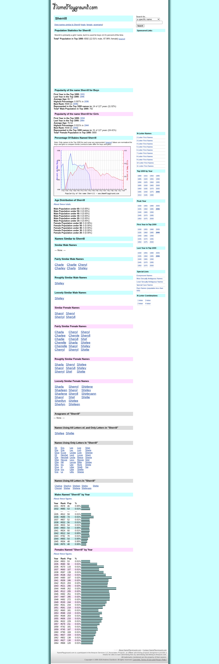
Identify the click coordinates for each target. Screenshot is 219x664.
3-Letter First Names (145, 141)
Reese (80, 457)
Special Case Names (145, 285)
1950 (152, 176)
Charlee (60, 335)
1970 (152, 189)
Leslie (72, 457)
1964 (82, 120)
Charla (59, 332)
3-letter (148, 300)
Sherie (88, 450)
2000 (158, 185)
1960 (152, 182)
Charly (71, 268)
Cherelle (60, 342)
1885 (139, 179)
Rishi (79, 465)
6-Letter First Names (145, 150)
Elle (56, 457)
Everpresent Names (144, 275)
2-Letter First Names (145, 137)
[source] (122, 39)
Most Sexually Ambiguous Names (150, 279)
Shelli (79, 467)
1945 (145, 195)
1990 (158, 179)
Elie (56, 450)
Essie (63, 452)
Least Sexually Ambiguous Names (150, 282)
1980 (152, 195)
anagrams (97, 25)
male (83, 25)
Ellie (57, 462)
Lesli (72, 455)
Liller (72, 467)
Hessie (64, 460)
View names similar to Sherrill (67, 25)
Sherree (89, 452)
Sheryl (70, 313)
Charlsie (58, 486)
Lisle (79, 452)
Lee (71, 448)
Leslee (73, 452)
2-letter (140, 304)
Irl (62, 467)
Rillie (79, 462)
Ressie (80, 460)
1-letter (140, 300)
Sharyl (59, 313)
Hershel (64, 455)
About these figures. (63, 498)
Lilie (71, 465)
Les (71, 450)
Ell (56, 455)
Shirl (84, 339)
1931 (82, 94)
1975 (152, 192)
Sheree (80, 472)
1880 (139, 176)
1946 (82, 97)
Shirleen (74, 404)
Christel (58, 488)
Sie (86, 467)
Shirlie (85, 349)
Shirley (83, 268)
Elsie (57, 469)
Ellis (57, 465)
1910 (139, 195)
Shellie (80, 469)
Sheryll (70, 317)
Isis (62, 469)
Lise (79, 448)
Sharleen (61, 390)
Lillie (72, 469)
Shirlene (87, 386)
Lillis (72, 472)
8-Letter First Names (145, 156)
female (90, 25)
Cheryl (82, 264)
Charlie (72, 264)
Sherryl (59, 317)
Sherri (88, 455)
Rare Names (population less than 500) (150, 289)
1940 (145, 192)
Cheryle (74, 335)
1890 (139, 182)
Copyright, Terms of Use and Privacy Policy (150, 660)
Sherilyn (60, 400)
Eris (62, 448)
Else (57, 467)
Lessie (73, 462)
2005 (158, 189)
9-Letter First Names (145, 160)
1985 (158, 176)
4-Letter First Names (145, 144)
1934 (82, 118)
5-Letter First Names (145, 147)
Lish (79, 450)
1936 (86, 101)
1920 (145, 179)
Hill (62, 462)
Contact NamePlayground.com (155, 650)
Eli (56, 448)
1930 (145, 185)
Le (62, 472)
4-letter (148, 304)
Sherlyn (60, 404)
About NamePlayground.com (130, 650)
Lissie (80, 455)
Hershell (64, 457)
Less (72, 460)
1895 (139, 185)
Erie (56, 472)
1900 (139, 189)
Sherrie (88, 457)
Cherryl (60, 349)
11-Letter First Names (145, 166)
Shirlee (85, 342)
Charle (59, 264)
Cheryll (73, 339)
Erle (62, 450)
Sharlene (61, 393)
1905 (139, 192)
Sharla (73, 342)
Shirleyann (88, 393)
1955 (152, 179)
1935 (145, 189)
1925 (145, 182)
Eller (57, 460)
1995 (158, 182)
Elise (57, 452)
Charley (60, 268)
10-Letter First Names (145, 163)
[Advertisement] (141, 7)
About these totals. (62, 204)
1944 (86, 125)
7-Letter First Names (145, 153)
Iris (62, 465)
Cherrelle (61, 346)
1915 (145, 176)
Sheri (87, 448)
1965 (152, 185)
